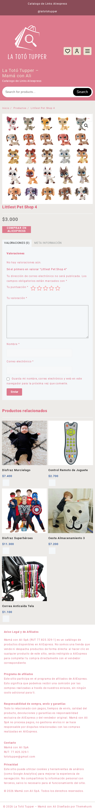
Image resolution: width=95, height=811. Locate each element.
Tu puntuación (17, 287)
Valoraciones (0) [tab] (17, 242)
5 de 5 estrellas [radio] (57, 288)
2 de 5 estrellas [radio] (39, 288)
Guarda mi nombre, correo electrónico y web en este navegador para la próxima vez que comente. (44, 381)
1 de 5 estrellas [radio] (33, 288)
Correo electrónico (20, 361)
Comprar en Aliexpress (17, 229)
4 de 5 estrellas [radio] (51, 288)
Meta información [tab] (48, 242)
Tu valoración (17, 298)
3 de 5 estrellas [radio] (45, 288)
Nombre (13, 344)
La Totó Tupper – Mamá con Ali (20, 73)
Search (82, 92)
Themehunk (84, 806)
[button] (86, 126)
